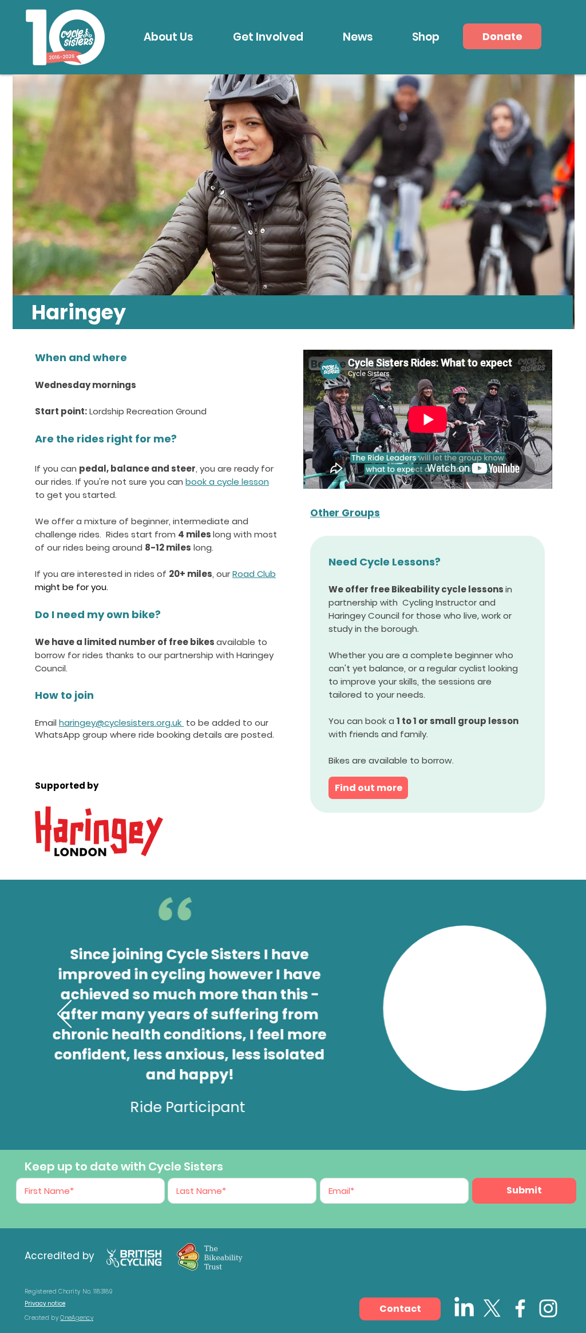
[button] (168, 37)
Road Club (254, 574)
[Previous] (64, 1015)
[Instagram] (548, 1308)
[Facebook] (520, 1308)
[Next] (521, 1015)
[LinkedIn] (464, 1308)
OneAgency (76, 1318)
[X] (492, 1308)
